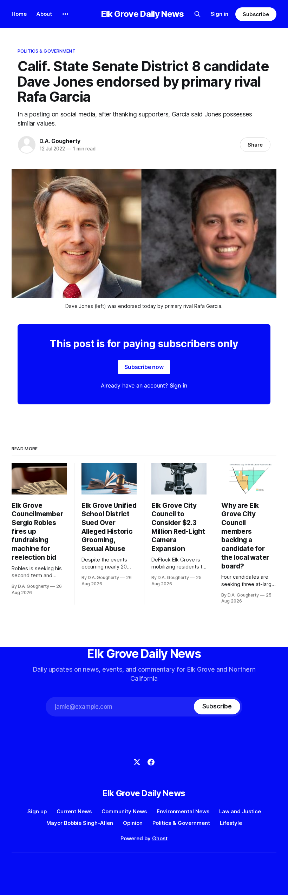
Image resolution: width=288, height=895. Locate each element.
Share (255, 144)
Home (19, 14)
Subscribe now (144, 366)
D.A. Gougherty (59, 140)
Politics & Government (47, 51)
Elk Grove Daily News (142, 14)
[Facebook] (151, 762)
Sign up (37, 811)
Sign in (219, 14)
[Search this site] (197, 14)
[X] (136, 762)
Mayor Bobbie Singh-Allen (79, 823)
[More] (65, 14)
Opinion (133, 823)
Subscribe (256, 14)
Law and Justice (240, 811)
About (44, 14)
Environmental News (183, 811)
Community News (124, 811)
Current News (74, 811)
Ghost (160, 838)
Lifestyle (231, 823)
